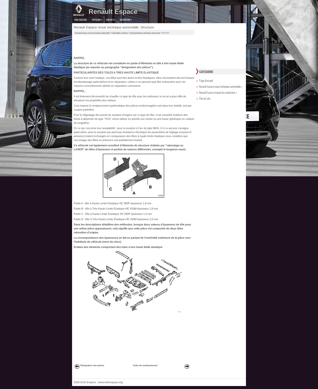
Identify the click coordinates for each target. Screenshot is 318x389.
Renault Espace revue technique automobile (92, 33)
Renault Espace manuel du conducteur (218, 93)
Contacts (111, 19)
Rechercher (126, 19)
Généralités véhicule (119, 33)
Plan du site (204, 98)
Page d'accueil (81, 19)
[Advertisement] (134, 45)
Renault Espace (113, 11)
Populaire (97, 19)
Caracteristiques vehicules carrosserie (144, 33)
